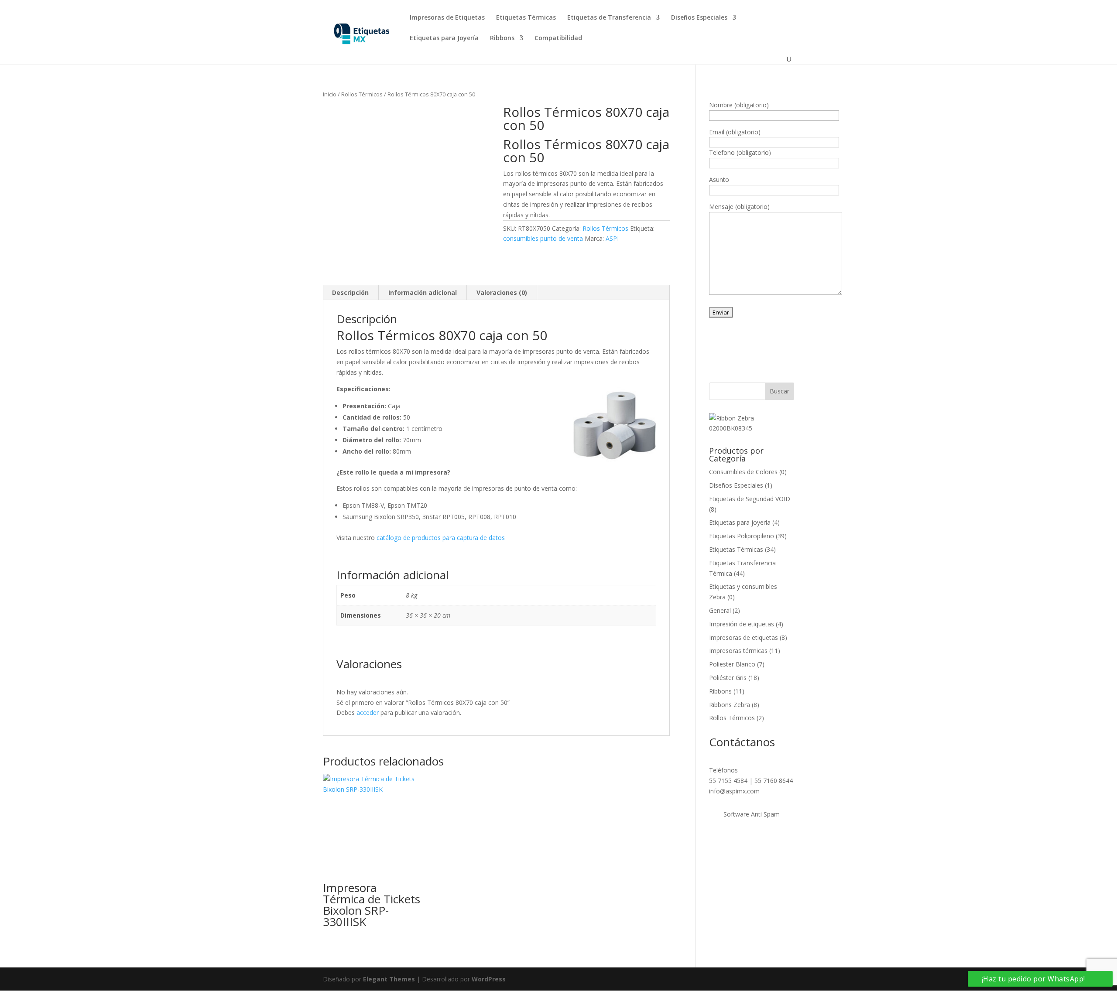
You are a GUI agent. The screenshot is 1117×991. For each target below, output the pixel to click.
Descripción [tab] (350, 292)
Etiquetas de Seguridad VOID (749, 499)
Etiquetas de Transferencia (609, 17)
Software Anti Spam (751, 814)
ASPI (612, 238)
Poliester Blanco (732, 664)
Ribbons (502, 38)
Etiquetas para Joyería (444, 38)
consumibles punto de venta (543, 238)
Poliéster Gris (728, 677)
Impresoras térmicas (738, 650)
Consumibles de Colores (743, 472)
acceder (367, 712)
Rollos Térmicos (362, 94)
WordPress (489, 979)
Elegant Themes (389, 979)
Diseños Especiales (699, 17)
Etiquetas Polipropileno (741, 536)
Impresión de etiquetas (741, 624)
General (720, 610)
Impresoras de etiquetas (743, 637)
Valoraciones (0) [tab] (501, 292)
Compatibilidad (558, 38)
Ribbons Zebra (729, 705)
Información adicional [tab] (422, 292)
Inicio (329, 94)
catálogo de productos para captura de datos (441, 537)
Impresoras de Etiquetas (447, 17)
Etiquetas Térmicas (526, 17)
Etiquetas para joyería (740, 522)
